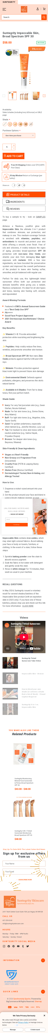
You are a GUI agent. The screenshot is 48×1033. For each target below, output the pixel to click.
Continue (16, 524)
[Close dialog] (45, 500)
